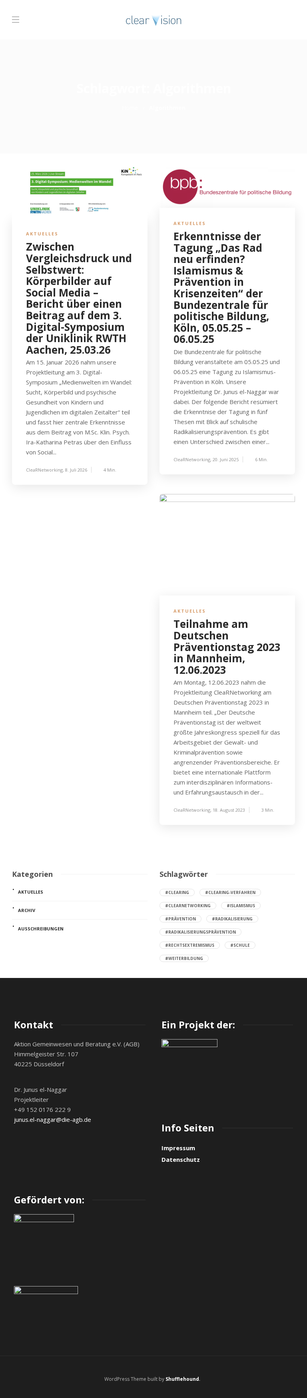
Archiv (26, 910)
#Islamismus (241, 905)
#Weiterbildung (184, 958)
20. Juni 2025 (226, 459)
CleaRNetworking (44, 470)
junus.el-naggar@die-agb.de (52, 1119)
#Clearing (177, 892)
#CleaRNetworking (188, 905)
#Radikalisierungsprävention (200, 932)
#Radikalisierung (232, 919)
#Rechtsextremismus (189, 945)
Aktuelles (42, 234)
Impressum (178, 1148)
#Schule (240, 945)
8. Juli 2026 (76, 470)
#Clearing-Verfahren (230, 892)
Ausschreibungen (41, 929)
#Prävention (180, 919)
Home (130, 108)
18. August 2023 (229, 810)
